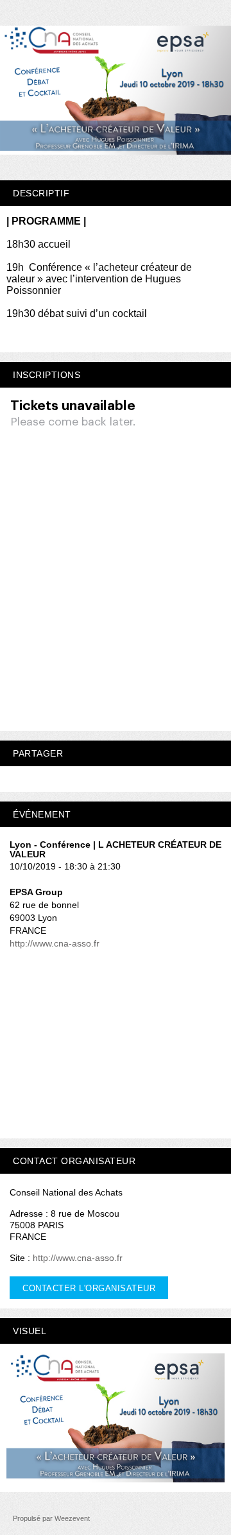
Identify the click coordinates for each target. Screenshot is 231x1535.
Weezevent (72, 1518)
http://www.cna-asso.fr (54, 943)
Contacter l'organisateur (88, 1288)
